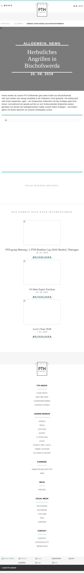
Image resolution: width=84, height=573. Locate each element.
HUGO (42, 441)
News (55, 43)
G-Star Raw (42, 437)
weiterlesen (42, 257)
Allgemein (18, 24)
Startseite (5, 24)
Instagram (42, 506)
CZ (81, 6)
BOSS (42, 425)
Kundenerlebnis (42, 401)
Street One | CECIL (42, 445)
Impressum (42, 546)
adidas (42, 421)
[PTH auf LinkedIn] (70, 6)
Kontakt (42, 538)
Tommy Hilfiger (42, 449)
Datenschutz (42, 542)
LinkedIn (42, 522)
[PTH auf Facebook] (61, 6)
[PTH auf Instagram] (66, 6)
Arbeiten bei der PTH (42, 469)
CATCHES (42, 429)
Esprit (42, 433)
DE (76, 6)
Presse (42, 490)
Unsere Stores (42, 405)
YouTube (42, 514)
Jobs (42, 473)
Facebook (42, 510)
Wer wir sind (42, 397)
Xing (42, 518)
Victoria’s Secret (42, 453)
